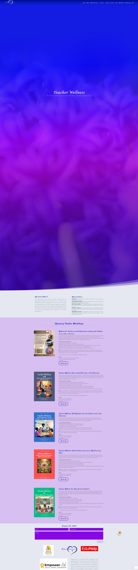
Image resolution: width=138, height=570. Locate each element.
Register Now (63, 363)
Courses (101, 2)
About (87, 2)
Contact (112, 2)
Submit (100, 541)
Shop (116, 2)
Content (107, 2)
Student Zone (128, 2)
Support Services (94, 2)
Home (84, 2)
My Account (121, 2)
